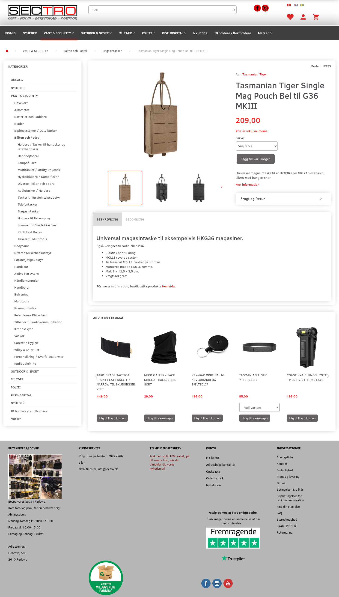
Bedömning (134, 219)
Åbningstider (285, 457)
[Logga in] (303, 16)
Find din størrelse (288, 506)
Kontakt (282, 464)
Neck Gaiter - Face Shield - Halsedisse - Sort (161, 379)
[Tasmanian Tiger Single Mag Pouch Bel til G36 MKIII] (161, 115)
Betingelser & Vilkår (290, 489)
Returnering (284, 532)
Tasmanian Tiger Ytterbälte (253, 377)
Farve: (240, 138)
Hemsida (168, 286)
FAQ (279, 513)
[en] (295, 4)
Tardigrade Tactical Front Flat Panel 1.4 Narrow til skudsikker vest (116, 382)
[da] (289, 4)
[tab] (283, 198)
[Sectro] (42, 12)
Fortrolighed (285, 470)
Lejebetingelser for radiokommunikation (290, 498)
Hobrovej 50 (16, 553)
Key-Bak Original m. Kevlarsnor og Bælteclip (208, 379)
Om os (281, 483)
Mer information (247, 184)
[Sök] (234, 9)
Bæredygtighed (287, 519)
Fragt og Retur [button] (253, 198)
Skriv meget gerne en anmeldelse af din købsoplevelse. (233, 521)
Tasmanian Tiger (254, 74)
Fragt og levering (288, 476)
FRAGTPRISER (286, 526)
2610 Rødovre (17, 559)
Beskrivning (107, 219)
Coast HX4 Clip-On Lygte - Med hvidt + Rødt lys (307, 377)
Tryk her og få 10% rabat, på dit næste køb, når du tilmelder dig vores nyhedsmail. (169, 462)
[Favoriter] (290, 16)
